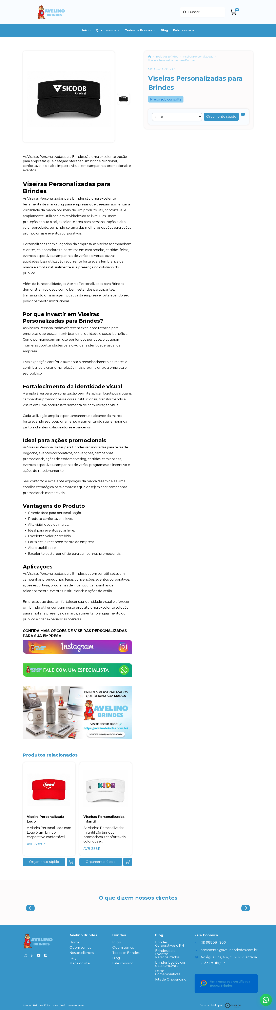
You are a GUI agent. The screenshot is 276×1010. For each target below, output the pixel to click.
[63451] (243, 114)
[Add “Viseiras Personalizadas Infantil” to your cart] (127, 862)
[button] (221, 117)
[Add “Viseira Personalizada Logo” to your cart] (71, 862)
